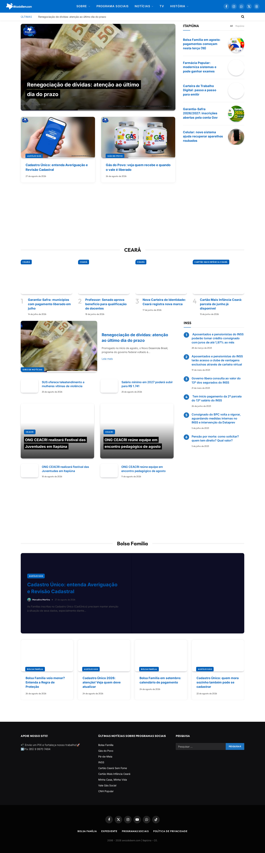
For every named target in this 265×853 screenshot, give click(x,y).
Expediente (109, 831)
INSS (101, 762)
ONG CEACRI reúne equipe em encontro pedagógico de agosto (143, 469)
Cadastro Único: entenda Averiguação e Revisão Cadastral (57, 167)
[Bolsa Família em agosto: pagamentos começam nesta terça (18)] (236, 44)
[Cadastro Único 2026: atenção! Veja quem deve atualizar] (104, 656)
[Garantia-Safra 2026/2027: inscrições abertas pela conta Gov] (236, 114)
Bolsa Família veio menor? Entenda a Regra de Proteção (45, 682)
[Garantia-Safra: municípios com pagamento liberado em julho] (46, 277)
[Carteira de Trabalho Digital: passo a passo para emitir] (236, 91)
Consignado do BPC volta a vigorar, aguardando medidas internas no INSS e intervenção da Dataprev (216, 418)
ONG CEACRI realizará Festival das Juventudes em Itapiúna (65, 469)
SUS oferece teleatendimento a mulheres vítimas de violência (63, 384)
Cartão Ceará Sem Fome (112, 768)
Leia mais (107, 358)
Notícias (142, 6)
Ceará (26, 262)
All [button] (231, 25)
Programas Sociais (135, 831)
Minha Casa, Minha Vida (112, 779)
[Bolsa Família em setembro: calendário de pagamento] (161, 656)
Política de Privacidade (170, 831)
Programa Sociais (112, 6)
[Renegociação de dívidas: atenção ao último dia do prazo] (98, 67)
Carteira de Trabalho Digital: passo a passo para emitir (199, 90)
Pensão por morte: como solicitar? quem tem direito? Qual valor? (215, 438)
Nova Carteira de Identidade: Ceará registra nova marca (164, 302)
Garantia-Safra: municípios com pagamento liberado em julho (49, 304)
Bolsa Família (35, 669)
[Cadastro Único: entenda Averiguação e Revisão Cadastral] (58, 137)
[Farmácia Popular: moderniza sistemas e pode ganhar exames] (236, 67)
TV (162, 6)
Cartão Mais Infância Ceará (211, 262)
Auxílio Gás (34, 156)
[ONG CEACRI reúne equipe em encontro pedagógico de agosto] (137, 431)
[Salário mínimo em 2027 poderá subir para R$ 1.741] (109, 386)
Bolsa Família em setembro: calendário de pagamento (160, 680)
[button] (257, 6)
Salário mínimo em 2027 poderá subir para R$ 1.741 (147, 384)
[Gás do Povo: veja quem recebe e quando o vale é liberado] (138, 137)
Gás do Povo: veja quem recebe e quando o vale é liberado (138, 167)
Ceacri (30, 432)
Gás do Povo (115, 156)
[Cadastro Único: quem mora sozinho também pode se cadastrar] (218, 656)
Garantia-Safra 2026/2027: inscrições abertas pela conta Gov (200, 113)
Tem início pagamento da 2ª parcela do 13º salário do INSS (217, 398)
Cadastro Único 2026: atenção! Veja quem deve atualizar (102, 682)
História (177, 6)
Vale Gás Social (107, 785)
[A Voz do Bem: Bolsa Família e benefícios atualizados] (19, 6)
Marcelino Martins (33, 453)
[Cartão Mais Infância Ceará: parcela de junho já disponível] (218, 277)
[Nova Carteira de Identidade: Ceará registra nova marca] (161, 277)
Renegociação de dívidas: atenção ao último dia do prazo (72, 16)
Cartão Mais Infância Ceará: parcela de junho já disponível (221, 304)
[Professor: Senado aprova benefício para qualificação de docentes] (104, 277)
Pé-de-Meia (105, 756)
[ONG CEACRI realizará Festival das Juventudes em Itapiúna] (57, 431)
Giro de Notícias (32, 369)
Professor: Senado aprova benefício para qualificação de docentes (106, 304)
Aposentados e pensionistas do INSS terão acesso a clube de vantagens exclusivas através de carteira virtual (217, 360)
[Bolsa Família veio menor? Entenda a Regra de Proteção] (47, 656)
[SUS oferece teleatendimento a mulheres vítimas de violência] (29, 386)
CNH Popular (106, 791)
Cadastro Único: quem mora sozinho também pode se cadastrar (217, 682)
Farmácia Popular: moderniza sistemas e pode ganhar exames (199, 67)
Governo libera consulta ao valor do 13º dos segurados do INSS (216, 380)
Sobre (81, 6)
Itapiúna (239, 25)
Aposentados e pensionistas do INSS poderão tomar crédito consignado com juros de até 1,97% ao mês (218, 338)
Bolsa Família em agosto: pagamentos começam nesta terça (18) (201, 44)
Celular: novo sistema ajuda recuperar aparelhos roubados (203, 136)
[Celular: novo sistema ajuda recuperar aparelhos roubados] (236, 137)
